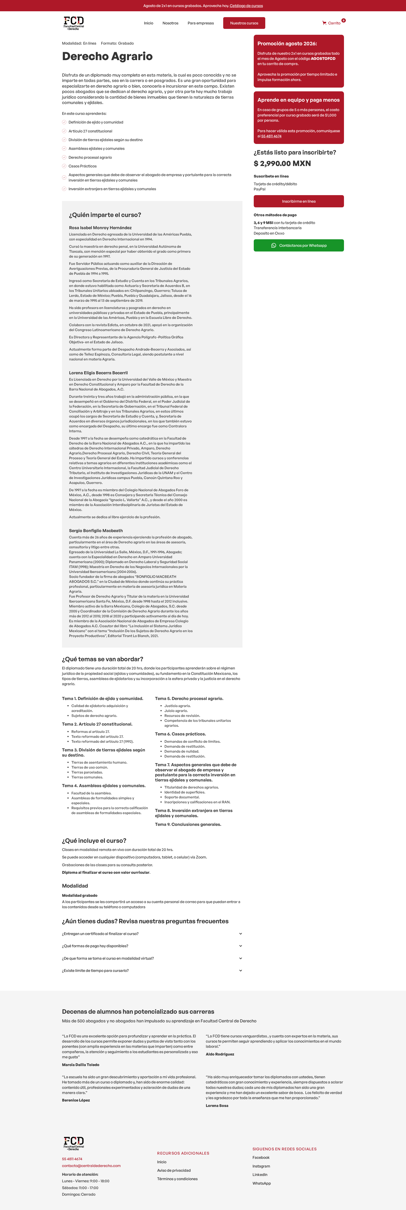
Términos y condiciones (177, 1178)
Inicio (148, 23)
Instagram (261, 1166)
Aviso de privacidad (174, 1170)
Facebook (261, 1157)
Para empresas (201, 23)
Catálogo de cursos (246, 5)
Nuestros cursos (244, 23)
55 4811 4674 (271, 136)
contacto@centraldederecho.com (91, 1165)
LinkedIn (260, 1174)
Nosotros (170, 23)
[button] (331, 23)
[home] (74, 23)
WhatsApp (262, 1183)
